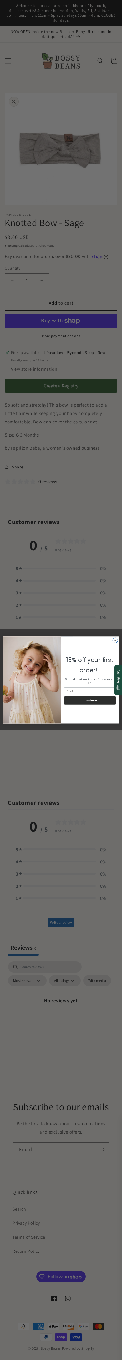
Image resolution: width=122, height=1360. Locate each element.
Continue (90, 700)
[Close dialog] (115, 640)
